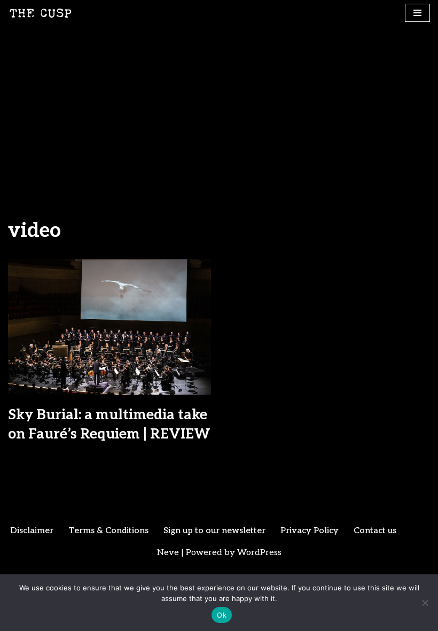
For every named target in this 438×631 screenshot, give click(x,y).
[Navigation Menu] (417, 13)
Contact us (375, 531)
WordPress (259, 553)
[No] (424, 602)
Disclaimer (31, 531)
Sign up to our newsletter (214, 531)
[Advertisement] (219, 106)
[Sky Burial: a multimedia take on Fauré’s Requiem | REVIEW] (109, 327)
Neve (168, 553)
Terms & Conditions (108, 531)
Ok (221, 615)
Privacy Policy (309, 531)
